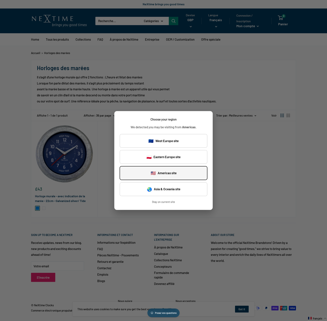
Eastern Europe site (163, 156)
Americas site (164, 172)
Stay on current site (163, 201)
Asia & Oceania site (163, 189)
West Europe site (163, 140)
